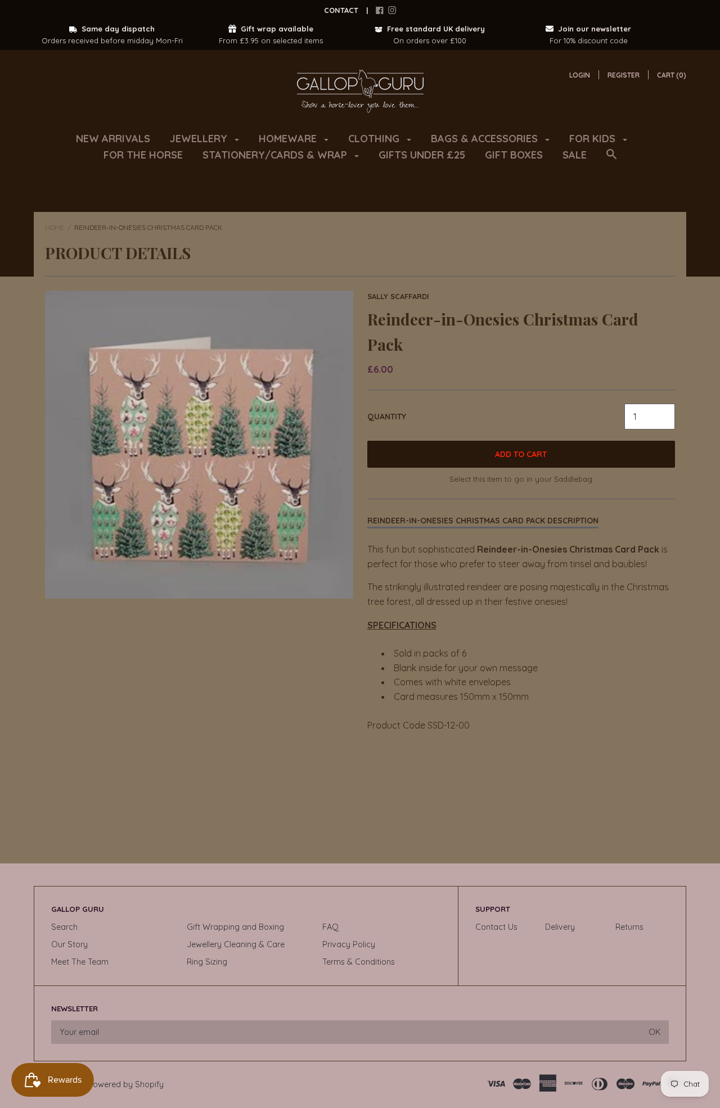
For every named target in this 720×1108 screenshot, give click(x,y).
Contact (341, 10)
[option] (199, 445)
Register (624, 75)
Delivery (560, 927)
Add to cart (521, 454)
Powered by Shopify (126, 1084)
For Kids (593, 138)
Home (54, 227)
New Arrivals (113, 138)
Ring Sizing (207, 962)
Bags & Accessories (486, 138)
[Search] (611, 159)
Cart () (671, 75)
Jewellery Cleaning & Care (236, 944)
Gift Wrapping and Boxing (235, 927)
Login (579, 75)
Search (64, 927)
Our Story (69, 944)
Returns (629, 927)
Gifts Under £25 (422, 154)
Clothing (375, 138)
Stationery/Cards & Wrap (276, 154)
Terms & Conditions (358, 962)
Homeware (289, 138)
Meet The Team (80, 962)
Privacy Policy (348, 944)
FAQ (330, 927)
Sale (574, 154)
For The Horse (143, 154)
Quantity (386, 416)
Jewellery (200, 138)
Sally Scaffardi (398, 296)
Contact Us (496, 927)
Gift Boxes (514, 154)
